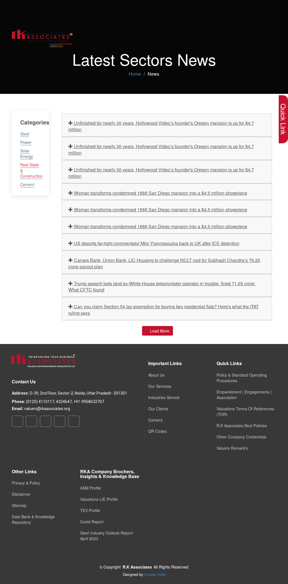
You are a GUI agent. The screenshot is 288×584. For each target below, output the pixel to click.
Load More (159, 331)
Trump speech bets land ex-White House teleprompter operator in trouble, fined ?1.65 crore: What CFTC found (161, 286)
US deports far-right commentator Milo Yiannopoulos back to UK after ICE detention (156, 243)
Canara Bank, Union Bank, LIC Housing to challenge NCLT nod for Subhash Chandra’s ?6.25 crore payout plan (164, 263)
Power (26, 142)
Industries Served (163, 397)
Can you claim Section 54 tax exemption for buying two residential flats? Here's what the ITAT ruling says (163, 309)
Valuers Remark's (232, 448)
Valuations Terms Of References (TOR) (245, 411)
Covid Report (92, 521)
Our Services (159, 386)
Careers (155, 420)
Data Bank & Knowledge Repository (33, 519)
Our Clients (158, 408)
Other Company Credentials (241, 437)
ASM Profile (90, 488)
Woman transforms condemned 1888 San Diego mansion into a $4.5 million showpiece (160, 193)
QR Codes (157, 431)
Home (135, 74)
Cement (27, 184)
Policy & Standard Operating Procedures (242, 377)
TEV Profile (90, 510)
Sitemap (19, 505)
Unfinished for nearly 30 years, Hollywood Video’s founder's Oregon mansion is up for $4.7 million (161, 126)
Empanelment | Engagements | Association (244, 394)
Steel (24, 134)
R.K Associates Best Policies (242, 425)
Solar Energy (26, 153)
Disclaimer (21, 494)
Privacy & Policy (26, 483)
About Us (156, 375)
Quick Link (283, 119)
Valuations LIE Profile (99, 499)
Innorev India (154, 574)
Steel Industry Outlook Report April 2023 (106, 535)
